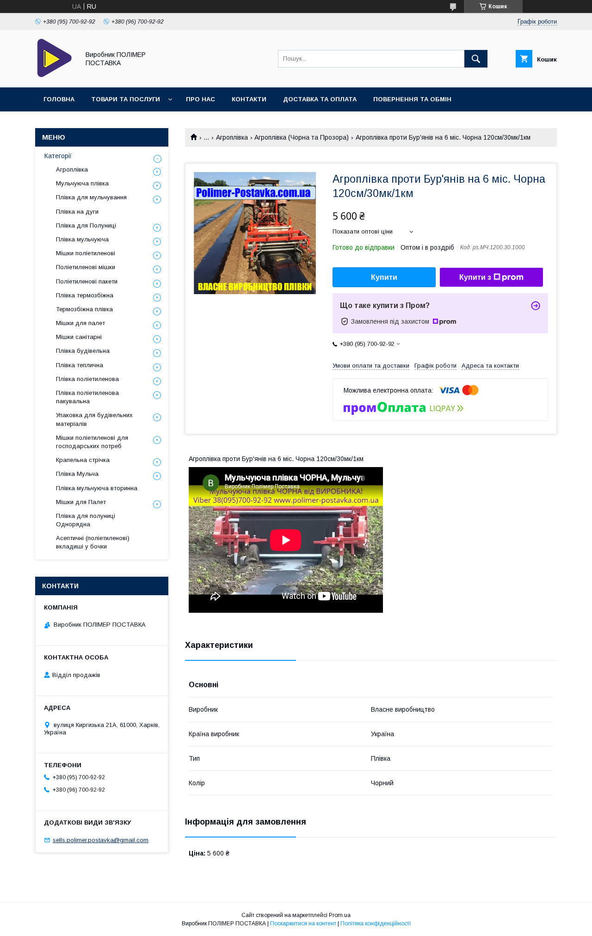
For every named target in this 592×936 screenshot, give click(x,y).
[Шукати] (475, 59)
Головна (58, 99)
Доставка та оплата (320, 99)
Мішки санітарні (79, 336)
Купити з (475, 277)
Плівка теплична (79, 365)
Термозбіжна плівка (84, 309)
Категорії (58, 156)
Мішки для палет (80, 323)
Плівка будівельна (83, 350)
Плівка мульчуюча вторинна (96, 488)
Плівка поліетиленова (87, 379)
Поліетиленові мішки (85, 267)
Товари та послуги (125, 99)
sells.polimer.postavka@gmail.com (100, 840)
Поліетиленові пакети (86, 281)
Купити (384, 277)
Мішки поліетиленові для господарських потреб (92, 442)
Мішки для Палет (81, 502)
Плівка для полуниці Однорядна (85, 520)
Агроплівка (232, 137)
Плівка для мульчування (91, 197)
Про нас (200, 99)
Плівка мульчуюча (82, 239)
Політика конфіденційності (375, 923)
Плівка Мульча (77, 473)
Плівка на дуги (77, 211)
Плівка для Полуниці (86, 225)
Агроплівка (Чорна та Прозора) (301, 137)
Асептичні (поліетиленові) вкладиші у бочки (93, 542)
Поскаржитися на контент (303, 923)
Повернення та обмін (412, 99)
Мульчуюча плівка (82, 183)
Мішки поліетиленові (85, 253)
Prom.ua (340, 915)
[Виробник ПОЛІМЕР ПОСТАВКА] (54, 75)
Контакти (249, 99)
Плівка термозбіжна (84, 295)
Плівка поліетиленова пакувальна (87, 397)
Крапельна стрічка (83, 459)
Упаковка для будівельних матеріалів (94, 419)
